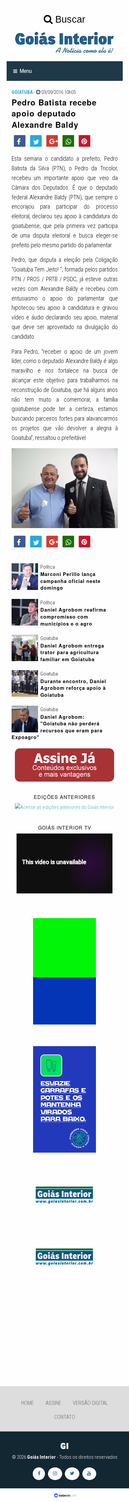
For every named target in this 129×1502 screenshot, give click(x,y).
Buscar (69, 19)
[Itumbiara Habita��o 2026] (64, 971)
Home (27, 1403)
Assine (53, 1403)
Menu (26, 71)
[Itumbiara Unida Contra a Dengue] (64, 1099)
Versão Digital (90, 1403)
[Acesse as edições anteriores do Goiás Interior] (64, 807)
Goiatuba (22, 92)
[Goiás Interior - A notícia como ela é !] (64, 42)
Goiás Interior (41, 1457)
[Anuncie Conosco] (64, 1194)
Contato (64, 1417)
